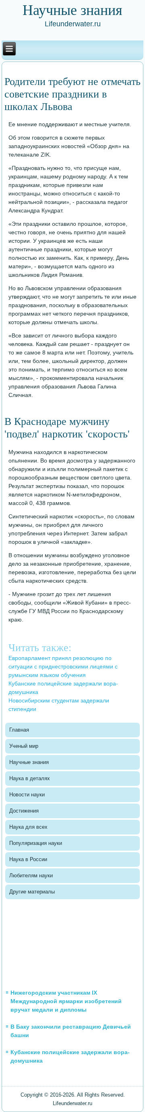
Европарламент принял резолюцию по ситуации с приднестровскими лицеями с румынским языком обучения (63, 666)
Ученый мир (23, 746)
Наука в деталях (29, 778)
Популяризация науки (35, 843)
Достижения (24, 811)
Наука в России (28, 859)
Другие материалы (32, 892)
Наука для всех (28, 827)
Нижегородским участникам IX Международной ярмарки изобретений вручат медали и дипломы (66, 1001)
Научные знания (29, 762)
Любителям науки (31, 875)
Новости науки (27, 795)
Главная (19, 730)
